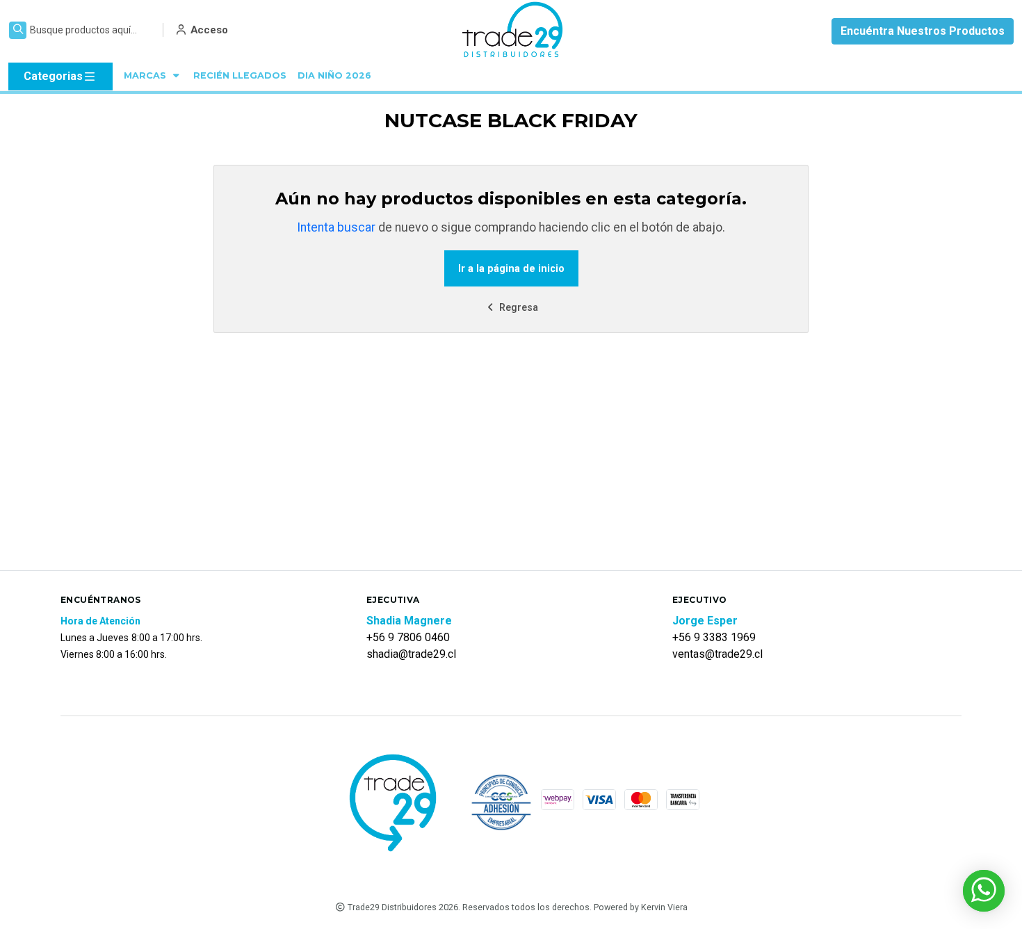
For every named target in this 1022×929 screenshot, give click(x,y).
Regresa (517, 308)
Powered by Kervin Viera (641, 907)
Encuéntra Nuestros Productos (923, 31)
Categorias (53, 76)
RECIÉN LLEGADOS (239, 75)
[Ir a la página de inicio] (513, 31)
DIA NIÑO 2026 (334, 75)
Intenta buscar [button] (336, 227)
